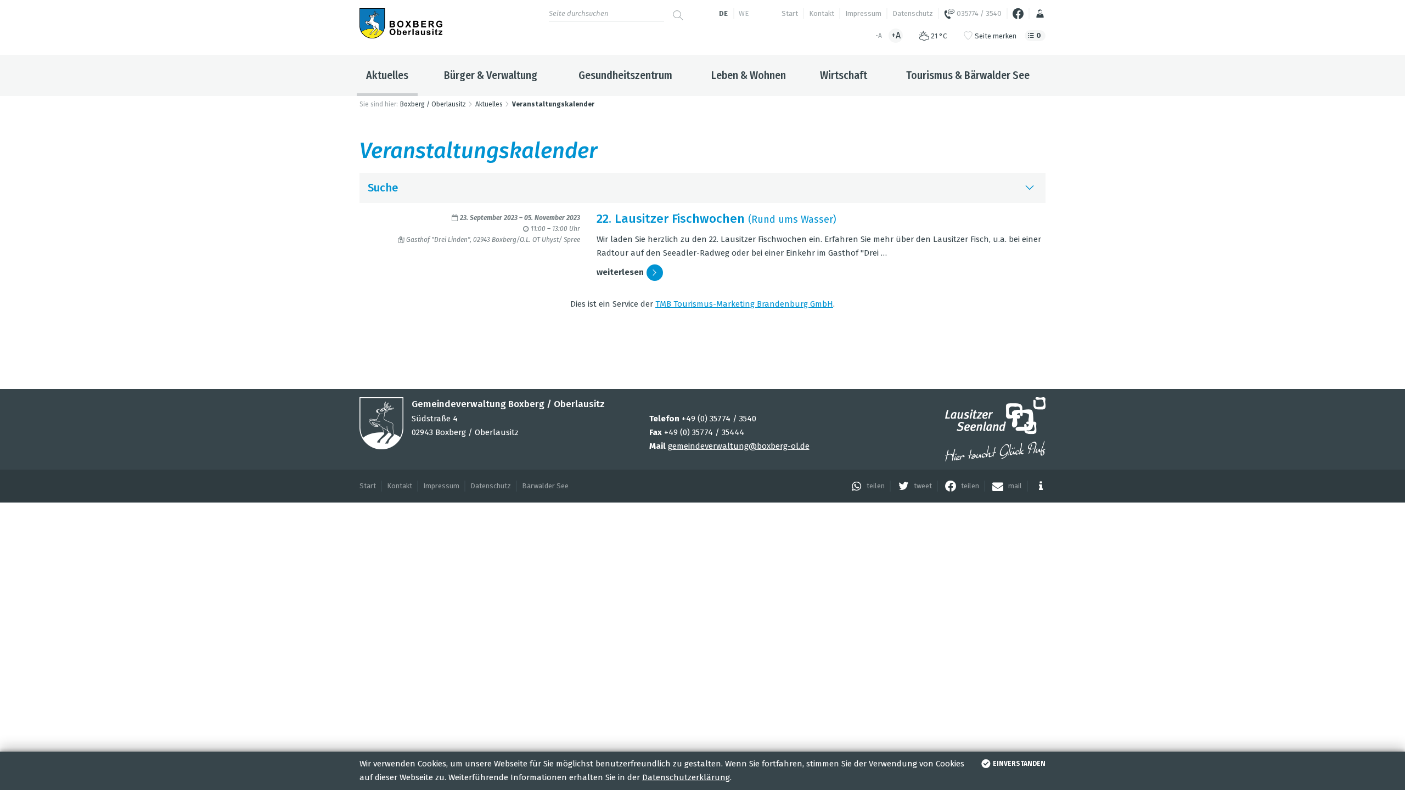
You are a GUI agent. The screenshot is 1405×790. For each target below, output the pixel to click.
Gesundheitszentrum (625, 75)
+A (896, 35)
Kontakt (821, 13)
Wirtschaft (843, 75)
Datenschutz (912, 13)
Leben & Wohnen (748, 75)
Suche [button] (383, 187)
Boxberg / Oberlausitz (433, 104)
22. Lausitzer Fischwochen (671, 218)
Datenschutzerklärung (686, 777)
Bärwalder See (545, 486)
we (744, 13)
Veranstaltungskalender (553, 104)
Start (790, 13)
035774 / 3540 (978, 13)
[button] (865, 486)
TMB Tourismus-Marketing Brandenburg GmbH (744, 304)
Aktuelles (387, 75)
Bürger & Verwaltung (490, 75)
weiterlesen (620, 272)
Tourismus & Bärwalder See (968, 75)
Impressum (863, 13)
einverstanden (1019, 764)
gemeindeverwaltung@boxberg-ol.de (739, 446)
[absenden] (678, 11)
